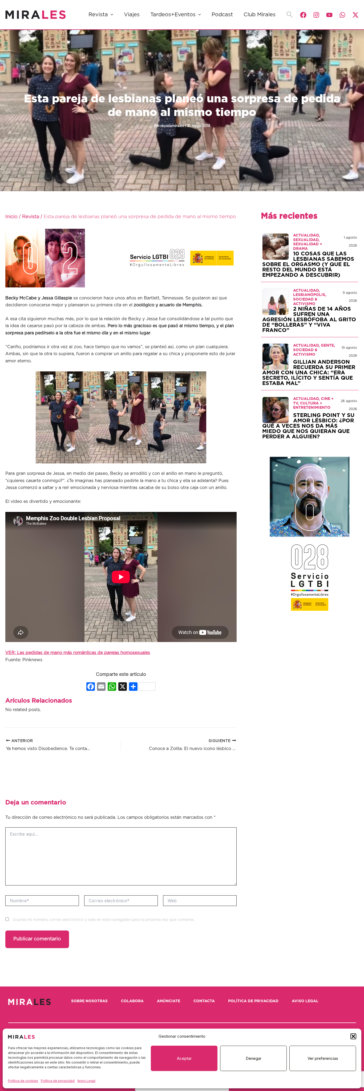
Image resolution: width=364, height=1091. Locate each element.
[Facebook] (303, 15)
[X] (122, 687)
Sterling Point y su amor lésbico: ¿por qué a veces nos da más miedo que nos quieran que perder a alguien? (308, 426)
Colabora (132, 1001)
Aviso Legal (86, 1081)
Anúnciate (168, 1001)
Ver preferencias (323, 1058)
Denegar (253, 1058)
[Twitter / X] (355, 15)
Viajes (132, 14)
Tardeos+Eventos (173, 14)
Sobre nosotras (89, 1001)
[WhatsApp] (342, 15)
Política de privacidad (58, 1081)
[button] (353, 1036)
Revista (98, 14)
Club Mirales (260, 14)
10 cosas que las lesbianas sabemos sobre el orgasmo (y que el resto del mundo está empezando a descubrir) (308, 264)
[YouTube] (329, 15)
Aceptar (184, 1058)
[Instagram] (316, 15)
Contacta (204, 1001)
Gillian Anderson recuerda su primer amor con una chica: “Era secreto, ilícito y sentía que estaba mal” (308, 372)
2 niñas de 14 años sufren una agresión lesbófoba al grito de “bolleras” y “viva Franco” (309, 319)
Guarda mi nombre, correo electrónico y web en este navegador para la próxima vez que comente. (103, 920)
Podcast (222, 14)
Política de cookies (23, 1081)
